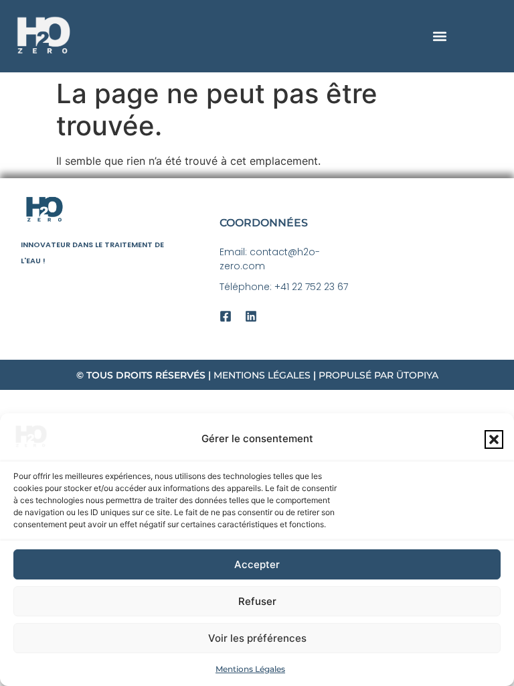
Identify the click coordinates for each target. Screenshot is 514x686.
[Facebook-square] (226, 316)
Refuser (257, 601)
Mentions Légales (250, 669)
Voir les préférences (257, 638)
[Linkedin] (251, 316)
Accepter (257, 564)
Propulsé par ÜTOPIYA (378, 375)
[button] (494, 439)
